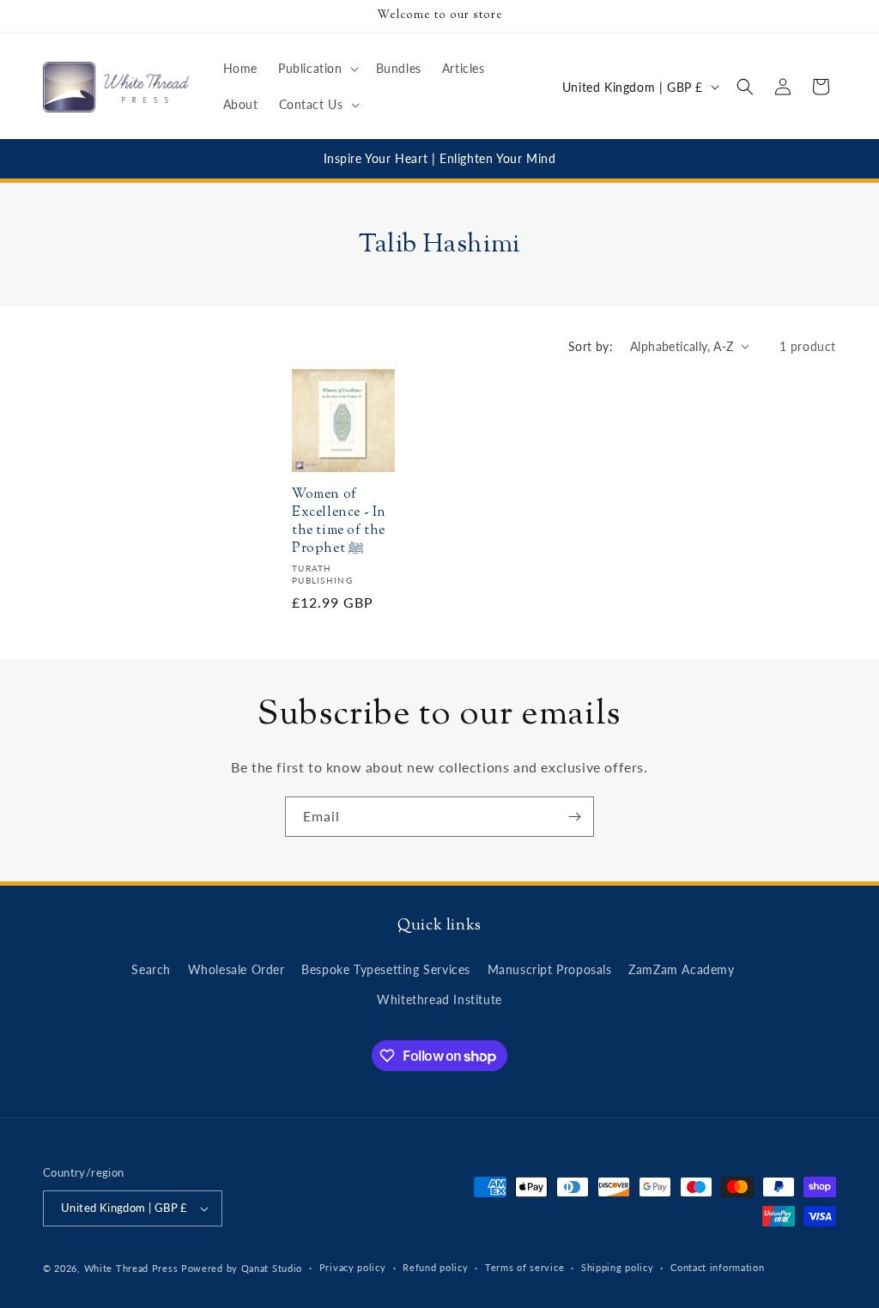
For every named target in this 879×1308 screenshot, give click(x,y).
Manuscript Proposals (550, 969)
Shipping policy (617, 1267)
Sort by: (590, 346)
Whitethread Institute (439, 999)
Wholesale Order (236, 969)
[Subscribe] (574, 816)
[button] (317, 69)
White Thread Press (131, 1268)
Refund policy (435, 1267)
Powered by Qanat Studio (241, 1268)
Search (151, 969)
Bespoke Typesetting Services (385, 969)
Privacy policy (352, 1267)
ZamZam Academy (681, 969)
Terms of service (524, 1267)
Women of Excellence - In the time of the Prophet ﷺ (339, 522)
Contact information (717, 1267)
